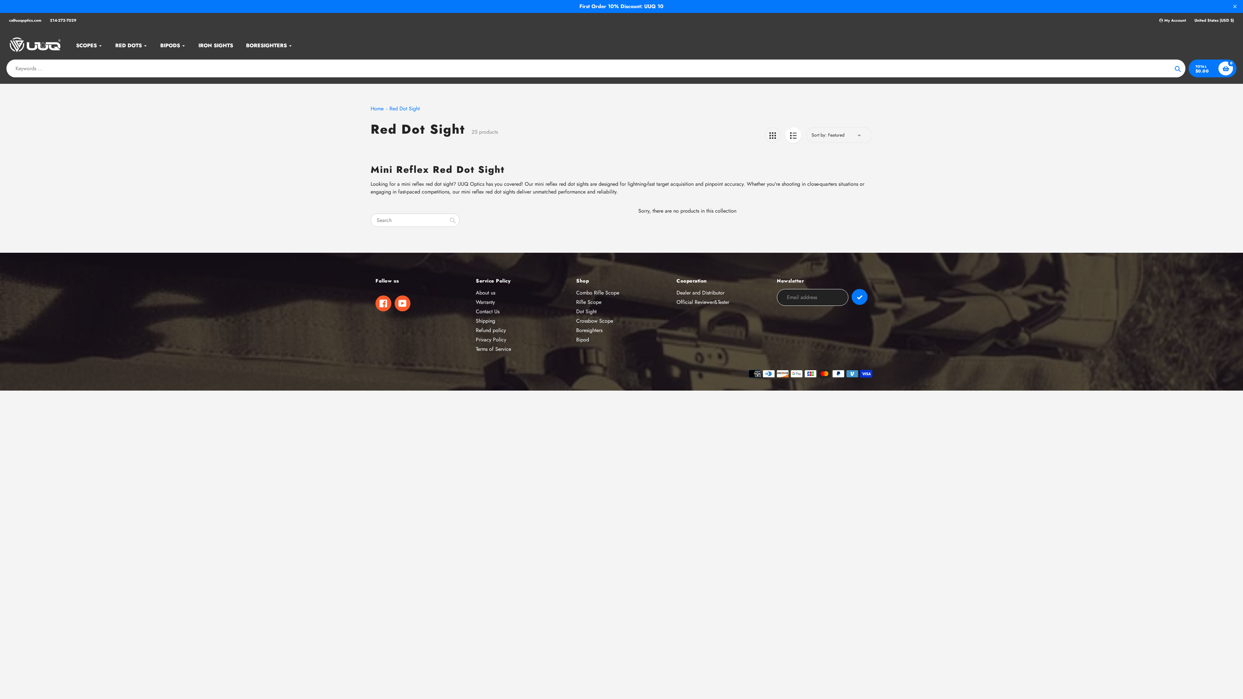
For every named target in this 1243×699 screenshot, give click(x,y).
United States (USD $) (1214, 20)
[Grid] (772, 135)
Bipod (582, 339)
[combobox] (415, 220)
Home (377, 108)
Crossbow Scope (594, 321)
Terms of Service (493, 349)
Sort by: (819, 135)
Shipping (485, 321)
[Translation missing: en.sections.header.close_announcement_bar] (1235, 6)
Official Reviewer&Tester (703, 302)
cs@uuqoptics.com (25, 20)
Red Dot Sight (404, 108)
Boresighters (589, 330)
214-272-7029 (63, 20)
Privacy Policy (491, 339)
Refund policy (491, 330)
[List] (793, 135)
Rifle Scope (588, 302)
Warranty (485, 302)
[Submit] (860, 297)
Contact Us (487, 311)
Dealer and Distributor (700, 292)
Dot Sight (586, 311)
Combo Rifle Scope (597, 292)
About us (485, 292)
